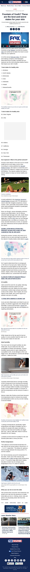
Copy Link (19, 29)
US (22, 502)
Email (16, 29)
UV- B (3, 169)
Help (15, 557)
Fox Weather (15, 2)
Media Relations (15, 553)
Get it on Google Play (19, 563)
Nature (6, 502)
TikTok (21, 560)
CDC (13, 218)
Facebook (11, 29)
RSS (24, 560)
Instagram (12, 560)
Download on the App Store (10, 563)
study (26, 239)
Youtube (15, 560)
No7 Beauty (11, 50)
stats (2, 52)
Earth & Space (13, 502)
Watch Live (3, 5)
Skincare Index (15, 57)
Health (19, 502)
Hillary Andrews (10, 26)
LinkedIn (18, 560)
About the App (15, 544)
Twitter (14, 29)
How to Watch (18, 5)
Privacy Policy (15, 546)
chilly (11, 458)
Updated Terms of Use (15, 549)
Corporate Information (15, 555)
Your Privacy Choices (16, 551)
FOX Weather (21, 26)
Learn (15, 9)
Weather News (10, 5)
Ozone (22, 305)
